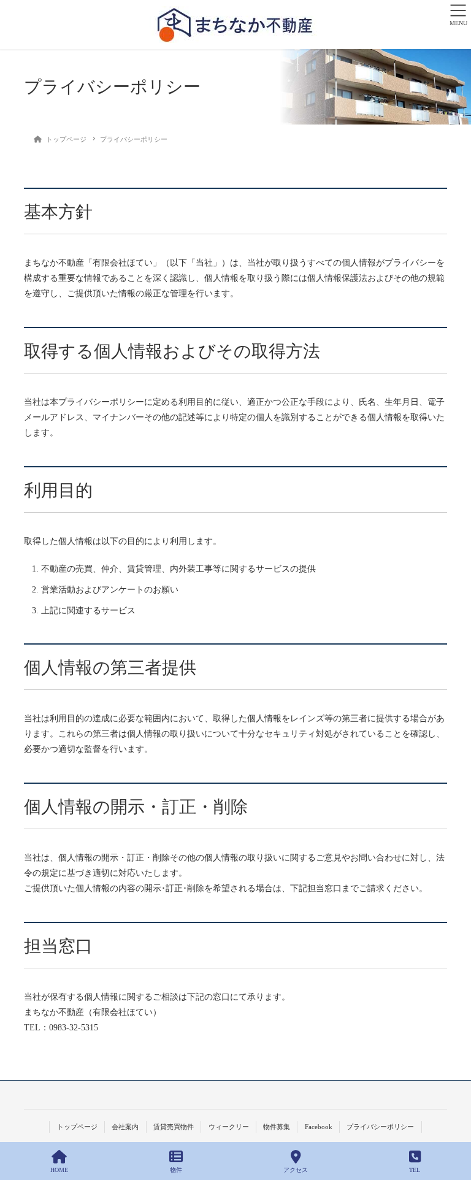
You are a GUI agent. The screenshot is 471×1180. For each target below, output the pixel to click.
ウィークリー (229, 1126)
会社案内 (125, 1126)
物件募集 (276, 1126)
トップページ (77, 1126)
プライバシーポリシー (380, 1126)
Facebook (318, 1126)
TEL (414, 1170)
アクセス (295, 1170)
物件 (176, 1170)
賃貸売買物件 (173, 1126)
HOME (59, 1170)
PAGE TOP (451, 1125)
